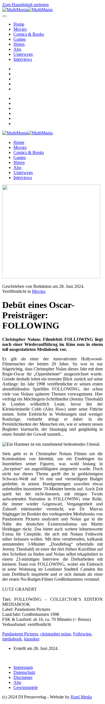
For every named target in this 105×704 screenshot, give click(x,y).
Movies (20, 29)
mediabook (12, 639)
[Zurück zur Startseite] (27, 9)
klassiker (31, 639)
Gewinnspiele (25, 687)
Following (82, 633)
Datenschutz (24, 672)
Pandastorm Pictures (20, 633)
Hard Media (81, 697)
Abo (17, 49)
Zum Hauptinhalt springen (25, 4)
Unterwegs (23, 54)
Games (19, 39)
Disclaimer (22, 677)
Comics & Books (28, 34)
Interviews (22, 59)
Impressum (23, 667)
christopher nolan (55, 633)
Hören (19, 44)
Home (18, 24)
